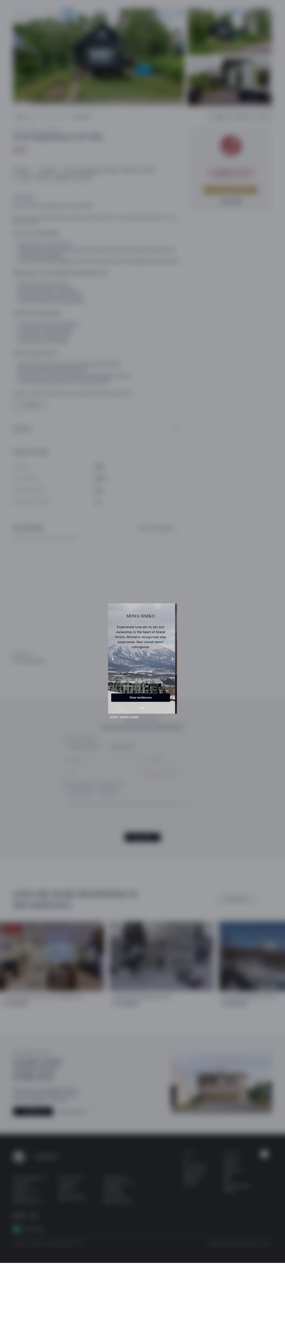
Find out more (142, 697)
